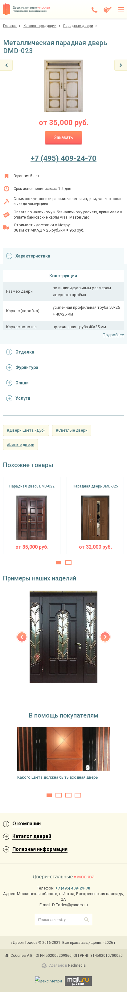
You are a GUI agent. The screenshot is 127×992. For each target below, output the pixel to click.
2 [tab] (68, 562)
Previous (22, 637)
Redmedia (77, 965)
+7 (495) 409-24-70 (63, 158)
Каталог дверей (31, 836)
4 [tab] (77, 795)
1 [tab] (58, 562)
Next (105, 637)
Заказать (63, 137)
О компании (26, 824)
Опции (22, 382)
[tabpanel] (31, 515)
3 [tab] (68, 795)
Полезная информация (40, 849)
